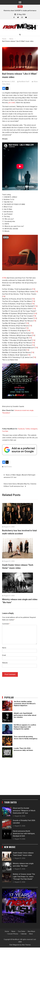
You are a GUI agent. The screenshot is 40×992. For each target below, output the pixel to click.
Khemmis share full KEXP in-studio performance (20, 10)
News (8, 84)
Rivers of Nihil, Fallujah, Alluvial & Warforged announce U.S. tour (19, 476)
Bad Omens (8, 466)
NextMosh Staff (24, 81)
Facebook (21, 429)
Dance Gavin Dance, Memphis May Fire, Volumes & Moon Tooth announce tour (20, 485)
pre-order (12, 102)
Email (4, 655)
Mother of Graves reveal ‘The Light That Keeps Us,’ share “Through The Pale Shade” (24, 876)
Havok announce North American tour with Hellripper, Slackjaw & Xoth (24, 833)
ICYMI (4, 278)
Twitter (27, 429)
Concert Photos (12, 933)
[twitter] (18, 17)
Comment (6, 624)
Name (4, 648)
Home (7, 931)
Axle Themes (26, 945)
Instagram (34, 429)
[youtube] (26, 17)
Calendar (24, 933)
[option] (20, 10)
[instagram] (22, 17)
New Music (31, 931)
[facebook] (14, 17)
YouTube (5, 431)
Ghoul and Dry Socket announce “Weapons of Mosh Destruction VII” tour (24, 810)
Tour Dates (21, 931)
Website (5, 663)
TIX (33, 289)
